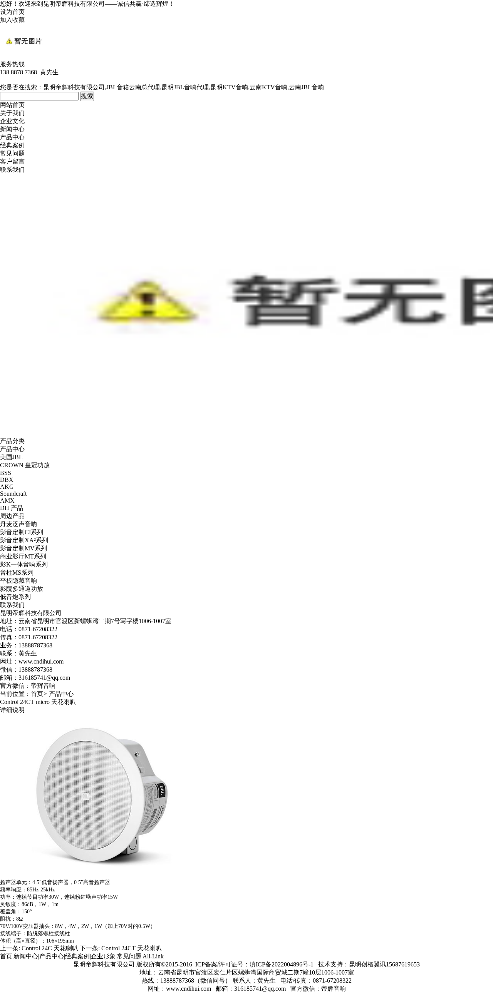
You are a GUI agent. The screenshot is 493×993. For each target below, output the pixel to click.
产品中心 (12, 137)
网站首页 (12, 105)
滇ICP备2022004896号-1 (282, 964)
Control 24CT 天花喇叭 (131, 948)
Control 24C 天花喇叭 (50, 948)
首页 (37, 693)
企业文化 (12, 121)
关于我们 (12, 113)
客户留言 (12, 161)
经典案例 (12, 145)
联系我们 (12, 169)
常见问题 (12, 153)
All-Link (153, 956)
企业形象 (103, 956)
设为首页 (12, 11)
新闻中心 (12, 129)
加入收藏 (12, 20)
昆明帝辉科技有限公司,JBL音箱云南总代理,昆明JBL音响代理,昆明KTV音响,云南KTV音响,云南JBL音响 (183, 87)
